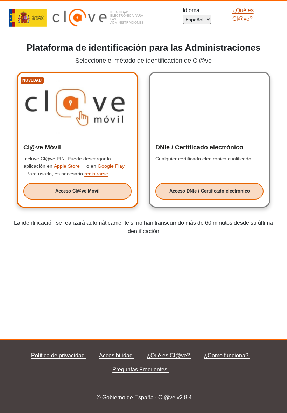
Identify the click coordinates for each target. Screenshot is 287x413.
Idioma (192, 10)
